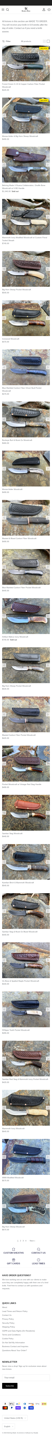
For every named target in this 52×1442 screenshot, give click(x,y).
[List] (48, 41)
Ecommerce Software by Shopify (27, 1433)
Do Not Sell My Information (13, 1342)
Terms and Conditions (11, 1335)
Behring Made (11, 1433)
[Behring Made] (26, 9)
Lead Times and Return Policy (14, 1311)
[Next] (48, 63)
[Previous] (4, 63)
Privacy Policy (8, 1319)
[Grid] (44, 41)
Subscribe (10, 1386)
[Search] (9, 10)
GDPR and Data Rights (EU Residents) (18, 1331)
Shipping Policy (8, 1327)
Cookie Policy (7, 1338)
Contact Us (6, 1315)
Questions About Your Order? (14, 1350)
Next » (32, 1241)
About (4, 1307)
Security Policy (8, 1323)
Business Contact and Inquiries (15, 1346)
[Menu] (3, 10)
